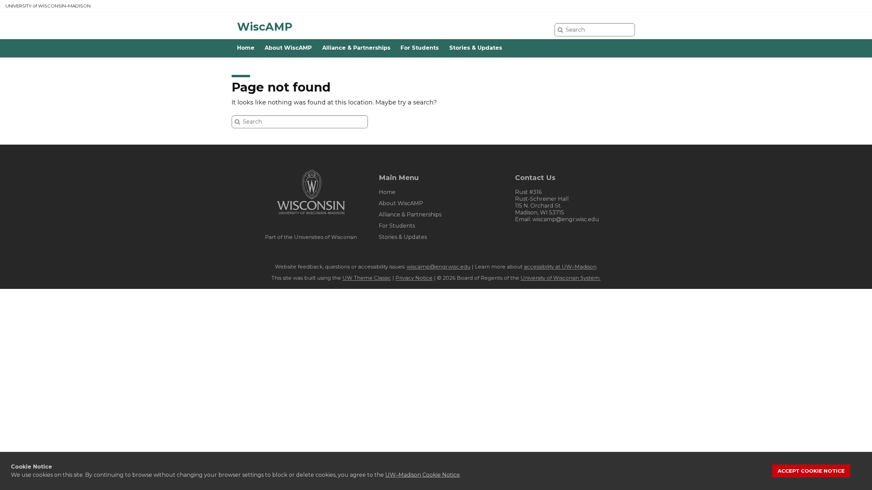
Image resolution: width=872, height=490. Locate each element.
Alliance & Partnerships (356, 48)
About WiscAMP (288, 48)
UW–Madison (48, 6)
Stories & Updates (475, 48)
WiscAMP (264, 26)
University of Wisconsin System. (560, 278)
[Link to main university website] (311, 215)
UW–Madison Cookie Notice (422, 475)
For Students (420, 48)
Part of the (311, 237)
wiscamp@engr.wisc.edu (565, 219)
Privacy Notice (414, 278)
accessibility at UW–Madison (560, 266)
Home (245, 48)
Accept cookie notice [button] (811, 471)
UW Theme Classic (366, 278)
